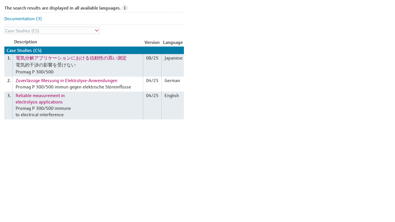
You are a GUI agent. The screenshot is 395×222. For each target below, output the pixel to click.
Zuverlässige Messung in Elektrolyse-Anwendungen (66, 80)
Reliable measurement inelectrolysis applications (40, 98)
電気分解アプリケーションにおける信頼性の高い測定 (71, 57)
